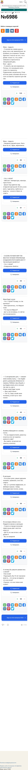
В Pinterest (8, 103)
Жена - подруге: (8, 47)
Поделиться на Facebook (24, 99)
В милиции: (7, 476)
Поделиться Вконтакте (20, 99)
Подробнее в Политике (13, 7)
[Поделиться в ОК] (16, 99)
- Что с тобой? (8, 178)
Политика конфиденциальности (8, 762)
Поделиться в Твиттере (12, 103)
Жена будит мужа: (9, 299)
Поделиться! (15, 82)
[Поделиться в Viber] (8, 99)
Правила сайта (4, 765)
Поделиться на (4, 103)
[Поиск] (25, 2)
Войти (21, 2)
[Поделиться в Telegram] (12, 99)
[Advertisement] (14, 123)
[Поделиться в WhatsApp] (4, 99)
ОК (14, 9)
